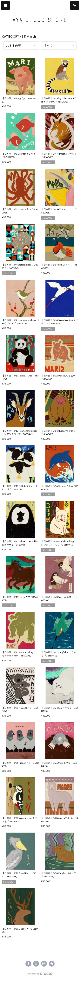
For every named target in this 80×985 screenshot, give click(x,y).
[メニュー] (5, 5)
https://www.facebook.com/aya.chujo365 (28, 964)
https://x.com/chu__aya (36, 964)
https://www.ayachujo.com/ (52, 964)
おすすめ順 (13, 45)
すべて (48, 45)
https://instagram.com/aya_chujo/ (44, 964)
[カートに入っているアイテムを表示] (74, 5)
